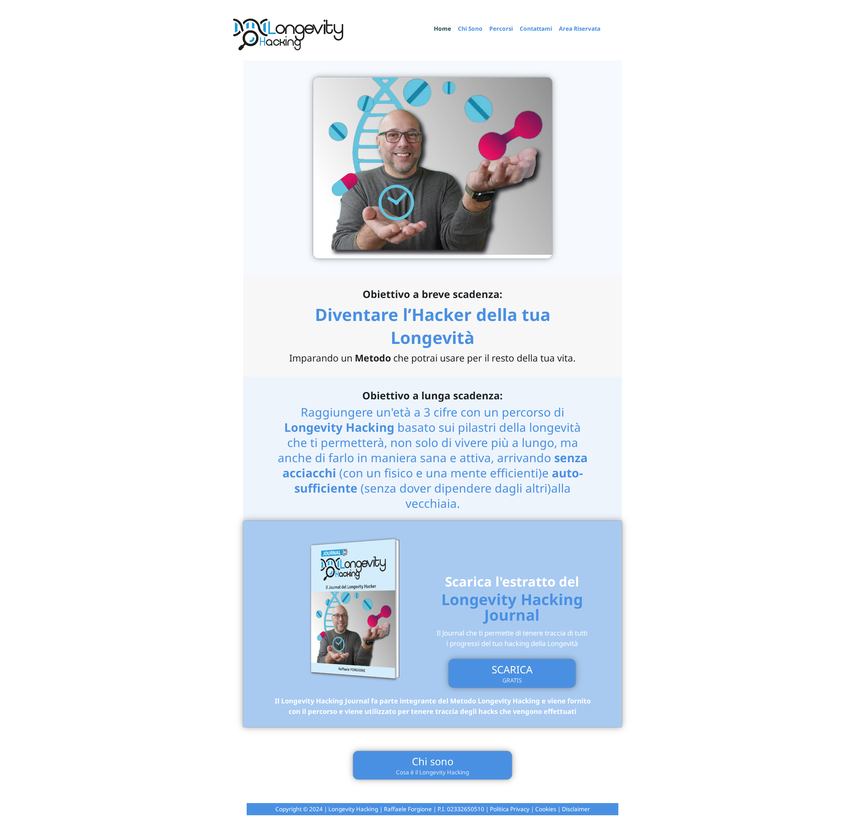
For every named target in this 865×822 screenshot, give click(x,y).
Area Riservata (579, 28)
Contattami (536, 28)
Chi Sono (470, 28)
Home (442, 28)
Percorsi (501, 28)
